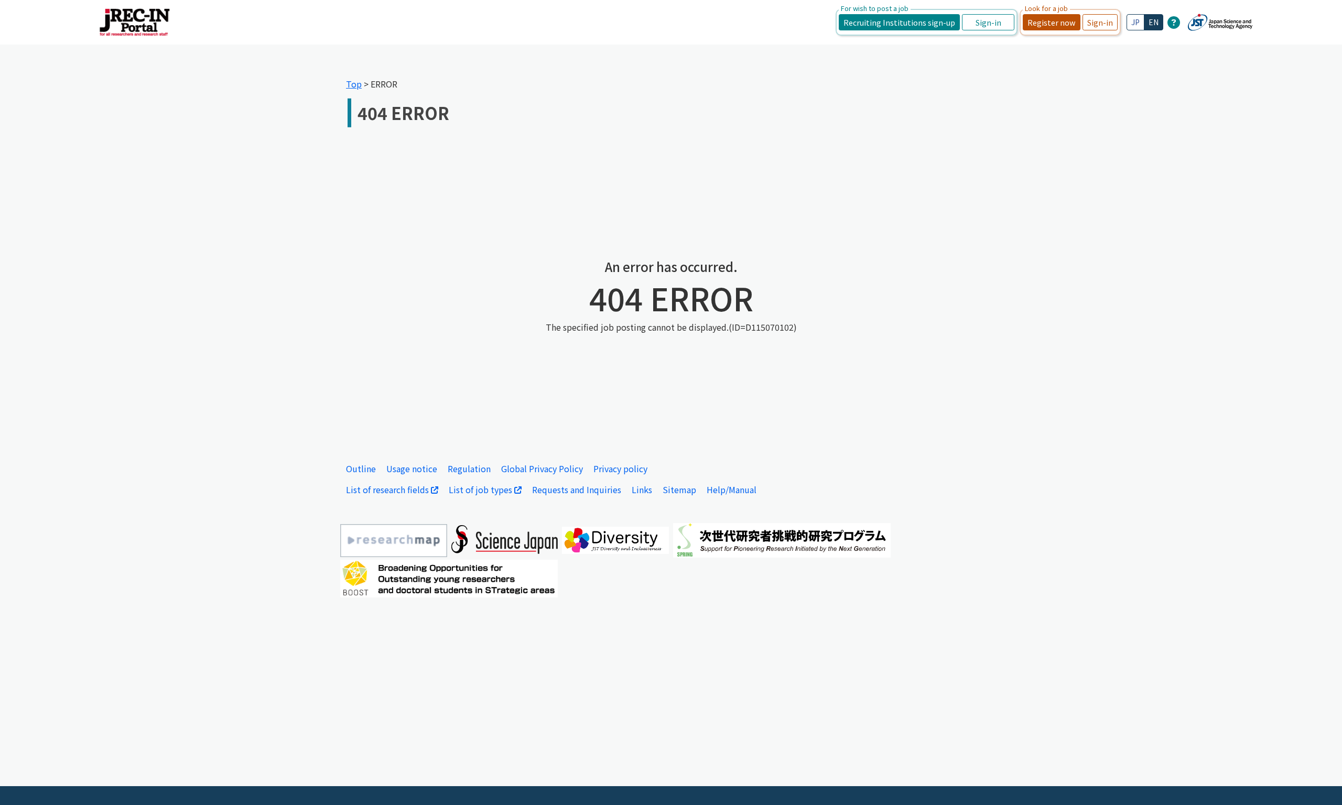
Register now (1051, 22)
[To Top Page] (1318, 781)
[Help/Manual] (1173, 22)
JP (1135, 22)
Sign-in (988, 22)
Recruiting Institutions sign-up (899, 22)
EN (1154, 22)
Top (354, 84)
